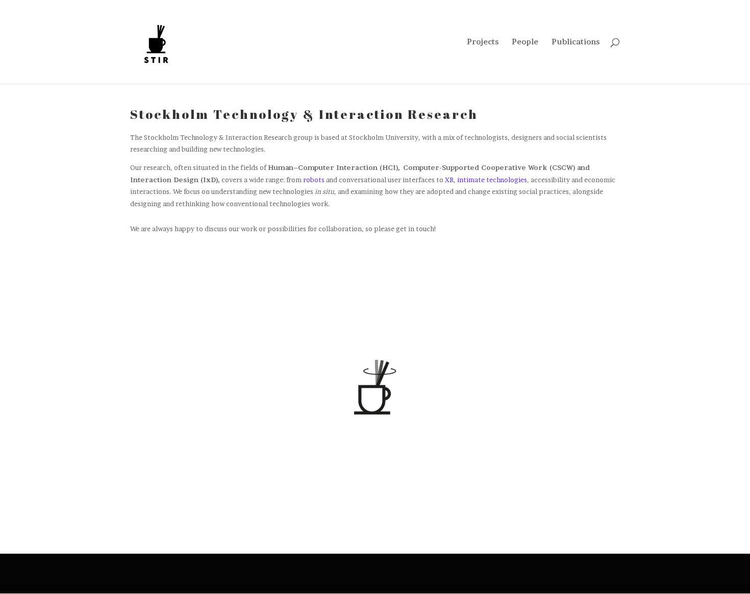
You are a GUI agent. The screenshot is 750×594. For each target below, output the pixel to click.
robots (313, 180)
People (525, 42)
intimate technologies (492, 180)
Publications (575, 42)
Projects (482, 42)
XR (449, 180)
